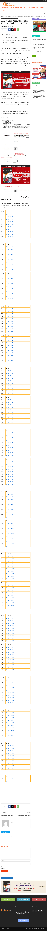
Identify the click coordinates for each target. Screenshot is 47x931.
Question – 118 (10, 574)
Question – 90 (9, 484)
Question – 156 (10, 692)
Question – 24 (9, 283)
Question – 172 (10, 748)
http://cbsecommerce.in (14, 822)
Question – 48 (9, 355)
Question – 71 (9, 432)
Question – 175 (10, 755)
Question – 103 (10, 528)
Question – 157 (10, 695)
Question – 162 (10, 715)
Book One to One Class (37, 62)
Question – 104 (10, 531)
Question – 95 (9, 504)
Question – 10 (9, 236)
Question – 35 (9, 319)
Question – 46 (9, 350)
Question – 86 (9, 474)
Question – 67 (9, 414)
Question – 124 (10, 593)
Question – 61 (9, 399)
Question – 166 (10, 725)
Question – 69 (9, 420)
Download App (36, 18)
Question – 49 (9, 358)
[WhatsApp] (18, 29)
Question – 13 (9, 252)
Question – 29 (9, 296)
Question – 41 (9, 338)
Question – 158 (10, 697)
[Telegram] (39, 911)
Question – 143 (10, 652)
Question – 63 (9, 404)
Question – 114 (10, 564)
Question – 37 (9, 324)
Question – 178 (10, 763)
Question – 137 (10, 633)
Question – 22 (9, 278)
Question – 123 (10, 590)
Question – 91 (9, 494)
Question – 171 (10, 745)
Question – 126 (10, 598)
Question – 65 (9, 409)
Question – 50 (9, 360)
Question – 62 (9, 402)
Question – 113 (10, 561)
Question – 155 (10, 690)
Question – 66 (9, 412)
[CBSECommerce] (5, 823)
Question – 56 (9, 383)
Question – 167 (10, 728)
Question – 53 (9, 375)
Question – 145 (10, 657)
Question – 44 (9, 345)
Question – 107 (10, 538)
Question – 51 (9, 370)
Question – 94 (9, 502)
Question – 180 (10, 768)
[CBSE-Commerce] (6, 909)
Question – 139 (10, 638)
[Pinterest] (15, 29)
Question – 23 (9, 281)
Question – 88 (9, 479)
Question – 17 (9, 262)
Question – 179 (10, 766)
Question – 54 (9, 378)
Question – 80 (9, 455)
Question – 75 (9, 442)
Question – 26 (9, 288)
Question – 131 (10, 618)
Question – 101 (10, 523)
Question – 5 (9, 224)
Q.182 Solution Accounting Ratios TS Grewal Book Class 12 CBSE (15, 837)
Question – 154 (10, 687)
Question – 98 (9, 512)
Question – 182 (10, 781)
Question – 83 (9, 466)
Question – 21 (9, 276)
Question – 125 (10, 595)
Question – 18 (9, 264)
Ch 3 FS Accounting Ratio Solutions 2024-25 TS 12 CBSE (13, 16)
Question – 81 (9, 461)
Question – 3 (9, 219)
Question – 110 (10, 546)
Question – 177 (10, 760)
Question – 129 (10, 605)
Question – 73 (9, 437)
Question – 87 (9, 476)
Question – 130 (10, 608)
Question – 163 (10, 718)
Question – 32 (9, 311)
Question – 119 (10, 576)
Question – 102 (10, 526)
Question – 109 (10, 543)
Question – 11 (9, 247)
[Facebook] (42, 1)
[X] (12, 29)
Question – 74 (9, 440)
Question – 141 (10, 647)
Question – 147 (10, 662)
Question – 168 (10, 730)
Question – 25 (9, 286)
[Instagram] (43, 1)
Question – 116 (10, 569)
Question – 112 (10, 558)
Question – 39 (9, 329)
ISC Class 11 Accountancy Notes (38, 44)
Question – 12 (9, 249)
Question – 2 (9, 216)
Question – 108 (10, 541)
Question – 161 (10, 713)
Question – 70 (9, 422)
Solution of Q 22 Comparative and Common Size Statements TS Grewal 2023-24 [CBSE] (39, 101)
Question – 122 (10, 588)
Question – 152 (10, 682)
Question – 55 (9, 380)
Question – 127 (10, 600)
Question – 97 (9, 509)
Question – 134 (10, 625)
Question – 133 (10, 623)
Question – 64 (9, 407)
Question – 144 (10, 654)
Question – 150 (10, 670)
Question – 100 (10, 517)
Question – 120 (10, 579)
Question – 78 (9, 450)
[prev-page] (1, 841)
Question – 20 (9, 269)
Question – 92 (9, 497)
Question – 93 (9, 499)
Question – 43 (9, 343)
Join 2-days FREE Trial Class (7, 877)
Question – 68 (9, 417)
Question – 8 (9, 231)
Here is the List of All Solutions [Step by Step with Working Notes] (15, 41)
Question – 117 (10, 571)
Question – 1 (9, 214)
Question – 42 (9, 340)
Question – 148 (10, 664)
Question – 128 (10, 603)
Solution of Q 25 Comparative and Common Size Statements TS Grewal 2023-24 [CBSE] (39, 86)
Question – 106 (10, 536)
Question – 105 (10, 533)
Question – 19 (9, 267)
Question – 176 (10, 758)
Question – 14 (9, 254)
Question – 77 (9, 447)
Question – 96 (9, 507)
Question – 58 (9, 388)
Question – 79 (9, 452)
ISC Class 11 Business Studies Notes (39, 39)
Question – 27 (9, 291)
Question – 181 (10, 778)
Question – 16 (9, 259)
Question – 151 (10, 680)
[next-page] (3, 841)
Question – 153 (10, 685)
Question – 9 (9, 234)
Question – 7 (9, 229)
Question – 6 (9, 226)
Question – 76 (9, 445)
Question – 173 (10, 750)
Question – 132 (10, 620)
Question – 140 (10, 640)
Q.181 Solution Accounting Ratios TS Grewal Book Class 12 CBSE (25, 837)
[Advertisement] (15, 793)
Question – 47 (9, 353)
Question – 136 (10, 630)
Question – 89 (9, 481)
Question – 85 (9, 471)
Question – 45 (9, 348)
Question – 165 (10, 723)
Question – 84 (9, 469)
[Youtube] (45, 1)
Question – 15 (9, 257)
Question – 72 (9, 435)
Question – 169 (10, 733)
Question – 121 (10, 585)
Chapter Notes (36, 36)
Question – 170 (10, 735)
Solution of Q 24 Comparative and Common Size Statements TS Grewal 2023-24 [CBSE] (39, 91)
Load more (39, 51)
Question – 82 (9, 464)
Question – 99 (9, 514)
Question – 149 (10, 667)
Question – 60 (9, 393)
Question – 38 (9, 326)
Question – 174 (10, 753)
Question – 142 (10, 649)
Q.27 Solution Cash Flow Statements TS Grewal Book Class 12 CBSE (5, 837)
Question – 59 (9, 390)
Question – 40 (9, 331)
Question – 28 (9, 293)
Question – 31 (9, 308)
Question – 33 (9, 314)
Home (2, 16)
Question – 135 (10, 628)
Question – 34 (9, 316)
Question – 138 (10, 635)
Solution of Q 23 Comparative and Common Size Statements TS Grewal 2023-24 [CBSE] (39, 96)
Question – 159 (10, 700)
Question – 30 (9, 298)
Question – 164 (10, 720)
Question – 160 (10, 702)
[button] (44, 13)
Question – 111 (10, 556)
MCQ (34, 56)
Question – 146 (10, 659)
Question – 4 (9, 221)
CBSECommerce (4, 26)
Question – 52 (9, 373)
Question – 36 (9, 321)
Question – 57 (9, 385)
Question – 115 (10, 566)
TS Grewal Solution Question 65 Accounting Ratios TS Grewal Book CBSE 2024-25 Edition (15, 38)
